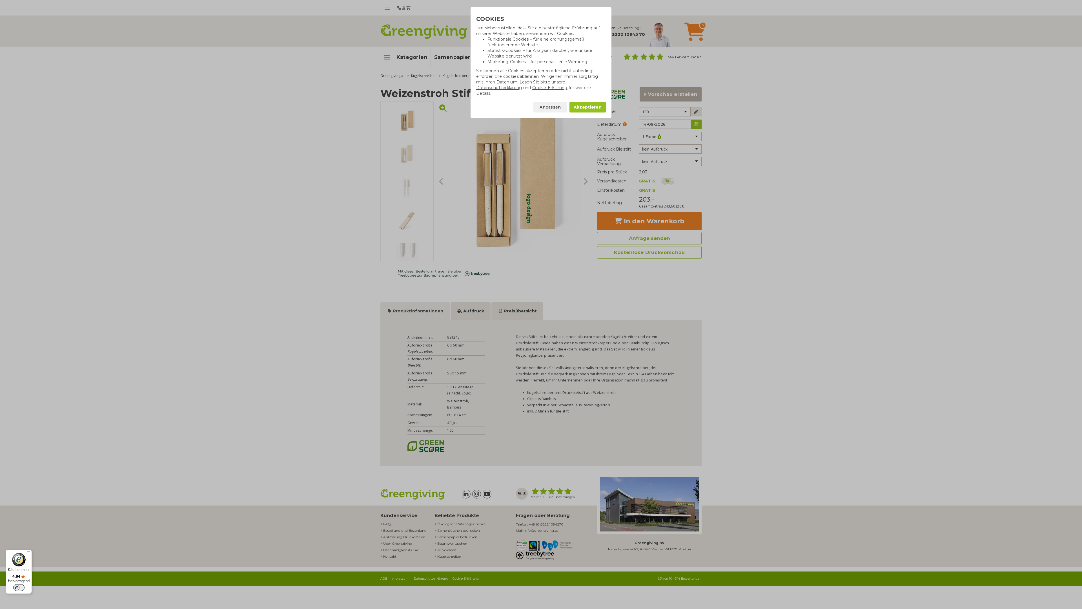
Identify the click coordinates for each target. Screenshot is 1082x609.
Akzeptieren (588, 107)
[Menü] (28, 553)
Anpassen (550, 107)
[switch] (19, 587)
